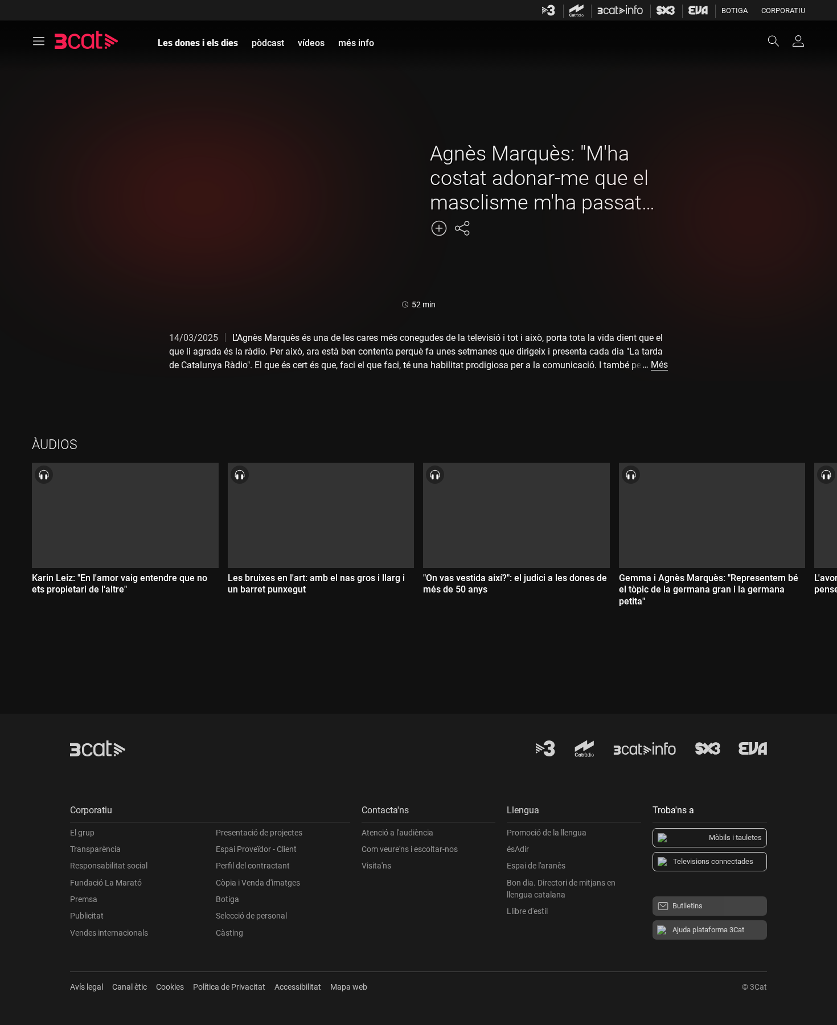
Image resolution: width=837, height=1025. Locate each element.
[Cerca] (778, 41)
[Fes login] (798, 41)
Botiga (734, 10)
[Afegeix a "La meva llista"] (439, 228)
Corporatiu (783, 10)
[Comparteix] (462, 228)
